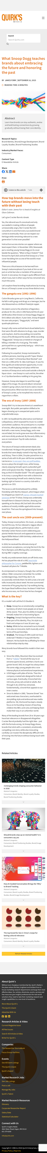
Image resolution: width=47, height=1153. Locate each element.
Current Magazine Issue (11, 1025)
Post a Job (6, 1085)
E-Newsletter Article (10, 162)
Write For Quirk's (9, 1038)
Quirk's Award (7, 1071)
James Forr (10, 80)
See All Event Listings (10, 1062)
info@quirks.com (8, 1136)
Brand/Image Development (26, 141)
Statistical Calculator (10, 1116)
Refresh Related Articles (23, 954)
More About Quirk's (10, 1004)
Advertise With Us (9, 1012)
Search (11, 35)
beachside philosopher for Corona (19, 562)
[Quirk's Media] (12, 18)
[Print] (3, 181)
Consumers (6, 153)
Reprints (17, 1150)
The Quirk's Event (9, 1008)
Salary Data (6, 1112)
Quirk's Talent (7, 1094)
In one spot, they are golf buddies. (26, 461)
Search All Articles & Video (12, 1033)
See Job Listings (8, 1081)
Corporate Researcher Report (14, 1108)
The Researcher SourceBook (13, 1048)
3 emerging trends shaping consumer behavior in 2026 (23, 787)
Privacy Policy (7, 1150)
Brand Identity (8, 141)
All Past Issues (7, 1029)
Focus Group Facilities (11, 1052)
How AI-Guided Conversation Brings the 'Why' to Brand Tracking (22, 885)
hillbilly (16, 658)
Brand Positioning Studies (27, 144)
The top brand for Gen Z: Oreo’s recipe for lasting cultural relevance (21, 934)
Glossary (5, 1104)
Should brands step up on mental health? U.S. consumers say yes (22, 836)
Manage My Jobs (8, 1089)
